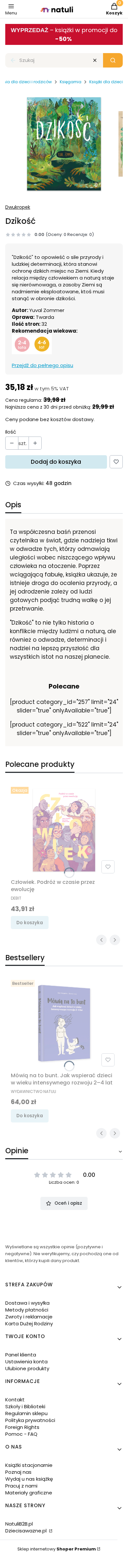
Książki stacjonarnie (29, 1465)
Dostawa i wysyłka (27, 1302)
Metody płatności (26, 1309)
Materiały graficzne (28, 1492)
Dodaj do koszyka (56, 462)
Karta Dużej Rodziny (29, 1323)
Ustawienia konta (26, 1361)
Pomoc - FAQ (21, 1434)
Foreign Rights (22, 1427)
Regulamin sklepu (26, 1413)
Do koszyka (29, 923)
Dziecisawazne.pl (26, 1530)
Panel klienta (20, 1354)
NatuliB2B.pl (19, 1523)
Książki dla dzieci (106, 82)
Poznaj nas (18, 1472)
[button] (113, 60)
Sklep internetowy (56, 1549)
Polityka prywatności (30, 1420)
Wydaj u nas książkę (29, 1478)
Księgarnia (70, 82)
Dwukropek (17, 207)
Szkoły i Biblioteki (25, 1406)
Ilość (10, 431)
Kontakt (15, 1399)
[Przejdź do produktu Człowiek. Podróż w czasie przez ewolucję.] (64, 830)
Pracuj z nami (21, 1485)
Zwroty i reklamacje (29, 1316)
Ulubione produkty (27, 1368)
